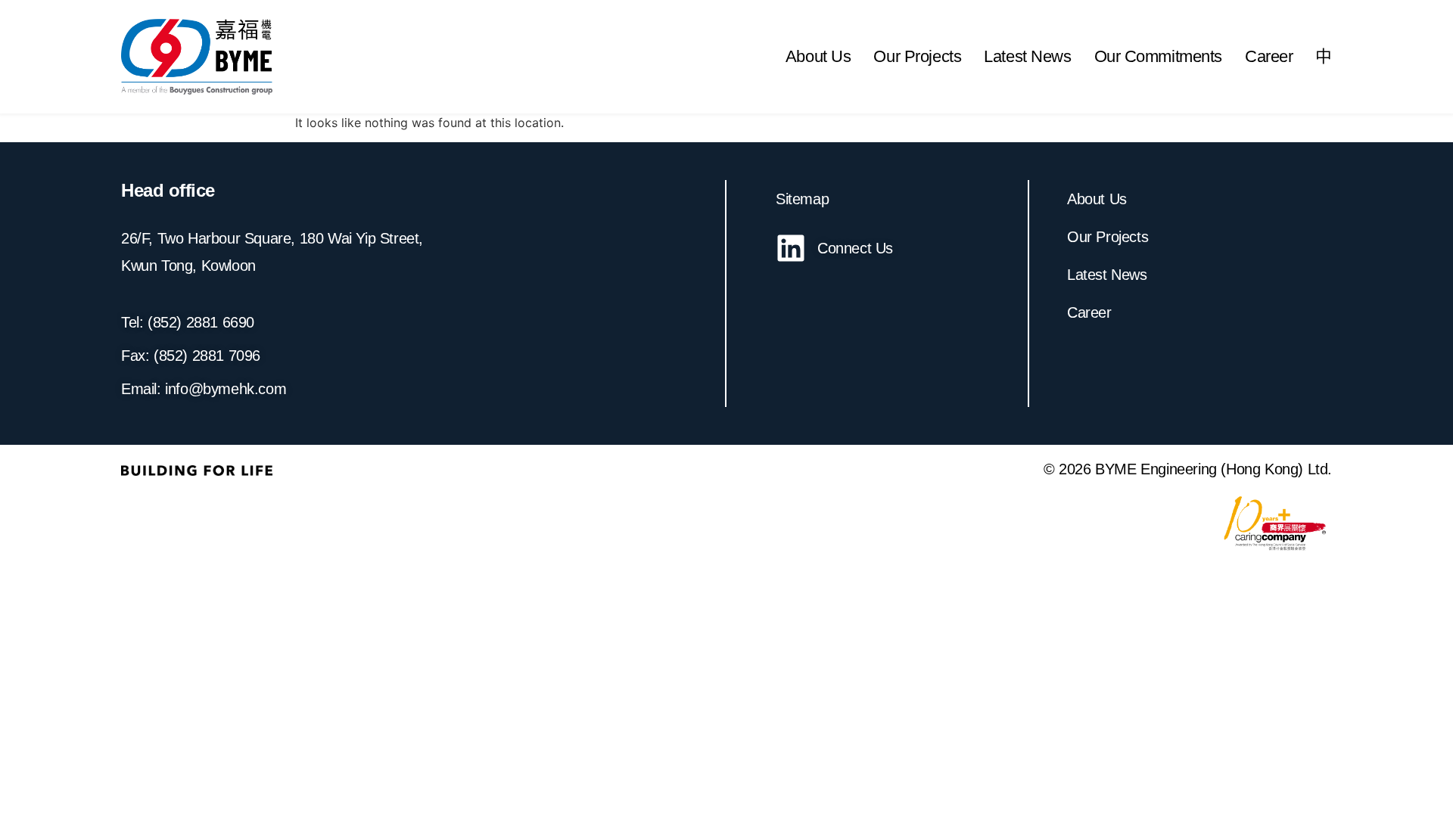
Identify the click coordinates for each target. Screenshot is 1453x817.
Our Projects (917, 56)
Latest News (1027, 56)
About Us (818, 56)
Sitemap (802, 199)
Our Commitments (1158, 56)
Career (1269, 56)
